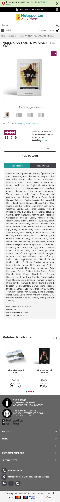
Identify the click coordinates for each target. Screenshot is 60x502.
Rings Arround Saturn (44, 371)
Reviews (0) (43, 165)
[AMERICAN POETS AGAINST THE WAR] (30, 77)
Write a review (32, 123)
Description (17, 165)
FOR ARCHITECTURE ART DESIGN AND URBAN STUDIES (28, 413)
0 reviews (19, 123)
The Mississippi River (16, 371)
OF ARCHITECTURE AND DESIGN (28, 402)
